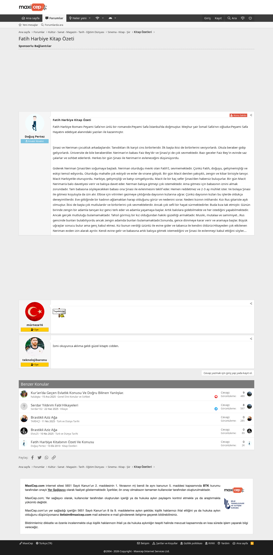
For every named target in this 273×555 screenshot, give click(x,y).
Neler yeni (80, 18)
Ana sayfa (32, 18)
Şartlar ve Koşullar (167, 543)
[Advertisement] (136, 79)
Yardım (225, 543)
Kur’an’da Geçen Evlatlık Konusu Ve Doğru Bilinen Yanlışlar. (77, 392)
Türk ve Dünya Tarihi (68, 421)
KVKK (211, 543)
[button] (90, 18)
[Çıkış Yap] (250, 18)
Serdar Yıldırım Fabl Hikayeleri (54, 405)
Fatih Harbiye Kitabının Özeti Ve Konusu (62, 442)
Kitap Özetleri (69, 446)
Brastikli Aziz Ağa (44, 417)
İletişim (145, 543)
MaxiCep (27, 543)
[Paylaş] (251, 115)
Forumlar (56, 18)
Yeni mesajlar (30, 25)
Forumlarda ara (54, 25)
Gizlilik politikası (193, 543)
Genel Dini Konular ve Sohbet (74, 396)
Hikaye (64, 409)
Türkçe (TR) (45, 543)
